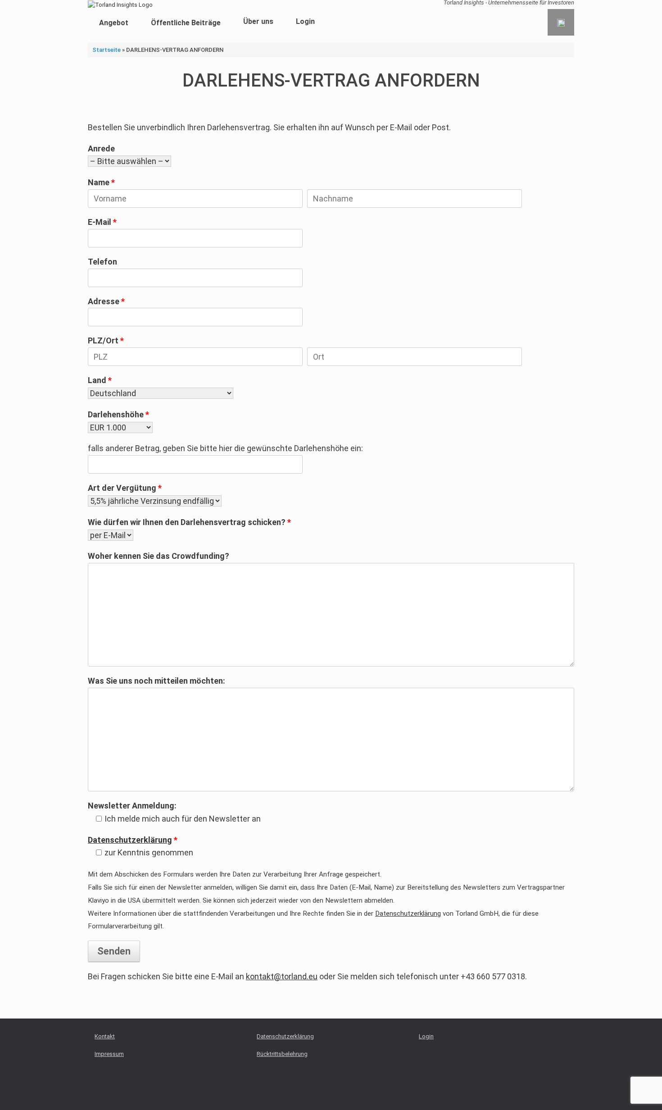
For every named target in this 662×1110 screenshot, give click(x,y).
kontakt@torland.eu (281, 976)
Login (305, 21)
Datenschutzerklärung (130, 840)
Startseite (106, 49)
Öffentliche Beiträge (186, 22)
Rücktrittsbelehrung (282, 1054)
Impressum (109, 1054)
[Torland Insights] (120, 4)
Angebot (113, 22)
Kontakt (105, 1036)
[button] (561, 22)
